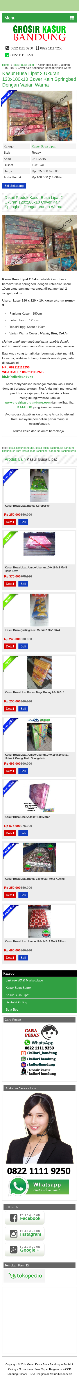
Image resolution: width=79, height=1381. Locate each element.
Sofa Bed (12, 1009)
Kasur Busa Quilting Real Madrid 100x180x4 (32, 630)
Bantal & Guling (16, 1002)
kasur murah (68, 451)
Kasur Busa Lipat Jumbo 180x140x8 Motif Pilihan (35, 941)
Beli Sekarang (14, 185)
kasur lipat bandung (48, 451)
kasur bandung (25, 447)
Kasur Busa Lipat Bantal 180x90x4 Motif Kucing (35, 878)
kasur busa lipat (11, 451)
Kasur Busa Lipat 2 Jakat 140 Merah (27, 817)
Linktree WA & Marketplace (24, 980)
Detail (10, 522)
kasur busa (42, 447)
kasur (12, 447)
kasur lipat (28, 451)
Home (5, 64)
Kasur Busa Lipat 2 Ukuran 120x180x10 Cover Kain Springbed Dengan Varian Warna (39, 79)
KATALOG (24, 407)
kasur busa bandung (62, 447)
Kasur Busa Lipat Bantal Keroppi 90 (27, 505)
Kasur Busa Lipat (23, 64)
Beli (23, 522)
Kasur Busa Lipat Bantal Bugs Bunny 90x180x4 (34, 692)
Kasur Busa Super (18, 987)
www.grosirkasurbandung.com (27, 402)
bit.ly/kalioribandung (17, 376)
